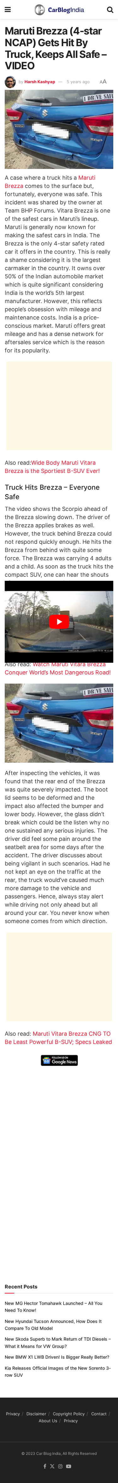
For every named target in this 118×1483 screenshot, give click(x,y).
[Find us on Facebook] (44, 1466)
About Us (48, 1421)
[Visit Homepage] (59, 9)
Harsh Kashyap (40, 81)
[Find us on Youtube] (68, 1466)
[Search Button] (110, 9)
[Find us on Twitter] (52, 1466)
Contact (99, 1413)
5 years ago (78, 81)
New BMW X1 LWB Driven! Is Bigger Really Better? (57, 1357)
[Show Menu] (8, 9)
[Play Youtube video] (59, 622)
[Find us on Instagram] (60, 1466)
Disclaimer (36, 1413)
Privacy (13, 1413)
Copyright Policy (69, 1413)
